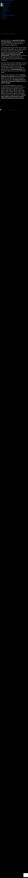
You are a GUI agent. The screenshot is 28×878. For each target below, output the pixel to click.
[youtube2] (0, 21)
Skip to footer (10, 1)
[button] (26, 3)
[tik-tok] (1, 21)
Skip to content (3, 1)
